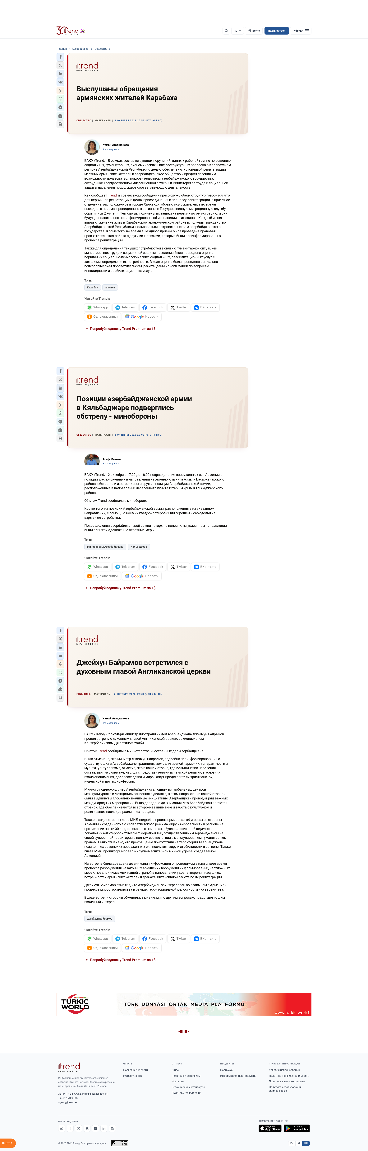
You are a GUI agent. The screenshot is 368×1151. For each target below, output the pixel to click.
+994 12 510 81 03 (68, 1098)
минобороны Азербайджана (105, 546)
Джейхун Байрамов (99, 918)
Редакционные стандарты (188, 1087)
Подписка (226, 1070)
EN (291, 1143)
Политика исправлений (186, 1092)
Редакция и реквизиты (186, 1075)
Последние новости (135, 1070)
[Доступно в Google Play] (297, 1128)
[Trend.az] (71, 30)
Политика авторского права (287, 1081)
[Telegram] (95, 1128)
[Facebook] (70, 1128)
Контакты (178, 1081)
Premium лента (132, 1075)
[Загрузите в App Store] (270, 1128)
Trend (112, 195)
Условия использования (284, 1070)
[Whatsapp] (61, 1128)
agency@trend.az (67, 1102)
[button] (60, 57)
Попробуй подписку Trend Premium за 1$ (122, 329)
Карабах (92, 287)
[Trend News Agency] (69, 1067)
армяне (110, 287)
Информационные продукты (238, 1075)
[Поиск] (226, 31)
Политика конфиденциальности (289, 1075)
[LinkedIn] (103, 1128)
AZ (299, 1143)
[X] (78, 1128)
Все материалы (111, 149)
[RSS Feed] (112, 1128)
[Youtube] (87, 1128)
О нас (175, 1070)
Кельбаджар (139, 546)
